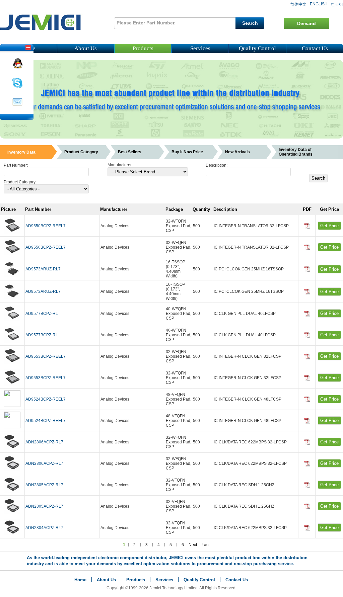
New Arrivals (237, 152)
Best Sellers (129, 152)
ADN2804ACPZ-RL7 (44, 527)
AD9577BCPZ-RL (41, 313)
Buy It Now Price (187, 152)
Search (250, 23)
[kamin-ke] (17, 86)
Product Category (81, 152)
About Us (85, 48)
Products (143, 48)
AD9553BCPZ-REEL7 (45, 356)
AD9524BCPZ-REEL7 (45, 399)
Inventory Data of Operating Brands (296, 152)
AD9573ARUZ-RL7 (43, 269)
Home (80, 579)
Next (193, 544)
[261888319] (17, 67)
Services (200, 48)
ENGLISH (319, 4)
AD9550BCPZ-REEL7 (45, 226)
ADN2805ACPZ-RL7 (44, 485)
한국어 (337, 4)
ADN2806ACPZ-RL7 (44, 442)
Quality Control (257, 48)
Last (205, 544)
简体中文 (298, 4)
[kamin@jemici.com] (17, 106)
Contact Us (315, 48)
